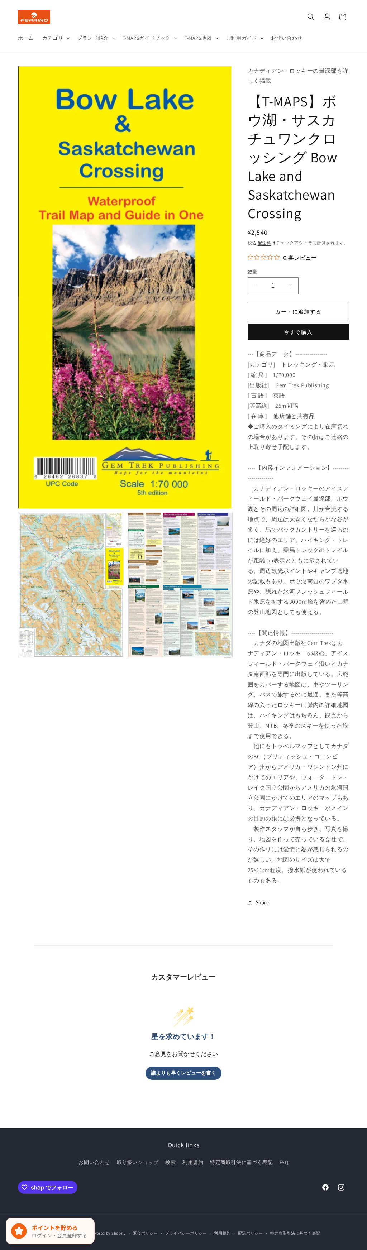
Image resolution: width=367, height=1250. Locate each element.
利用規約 (192, 1162)
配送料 (264, 242)
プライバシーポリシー (186, 1233)
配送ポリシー (250, 1233)
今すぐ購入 (298, 332)
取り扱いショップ (138, 1162)
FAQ (284, 1162)
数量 (252, 272)
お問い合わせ (94, 1162)
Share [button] (262, 902)
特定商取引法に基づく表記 (241, 1162)
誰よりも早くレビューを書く (183, 1072)
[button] (55, 38)
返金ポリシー (145, 1233)
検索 (170, 1162)
